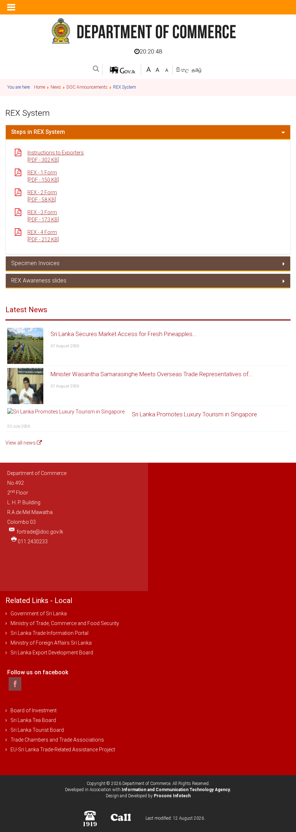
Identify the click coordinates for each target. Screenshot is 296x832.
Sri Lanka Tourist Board (37, 730)
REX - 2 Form (42, 192)
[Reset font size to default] (157, 68)
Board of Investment (33, 710)
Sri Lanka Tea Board (33, 720)
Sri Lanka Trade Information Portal (49, 633)
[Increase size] (148, 68)
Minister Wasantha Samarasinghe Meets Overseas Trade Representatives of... (152, 374)
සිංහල (183, 70)
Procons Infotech (172, 795)
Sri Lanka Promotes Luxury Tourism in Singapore (194, 414)
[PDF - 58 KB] (41, 200)
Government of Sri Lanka (38, 613)
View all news (21, 443)
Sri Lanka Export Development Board (51, 652)
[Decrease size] (166, 68)
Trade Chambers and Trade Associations (57, 740)
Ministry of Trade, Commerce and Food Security (64, 623)
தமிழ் (197, 70)
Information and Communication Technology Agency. (176, 789)
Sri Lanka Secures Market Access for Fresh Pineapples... (124, 334)
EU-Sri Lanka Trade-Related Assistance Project (62, 749)
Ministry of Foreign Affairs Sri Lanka (51, 643)
